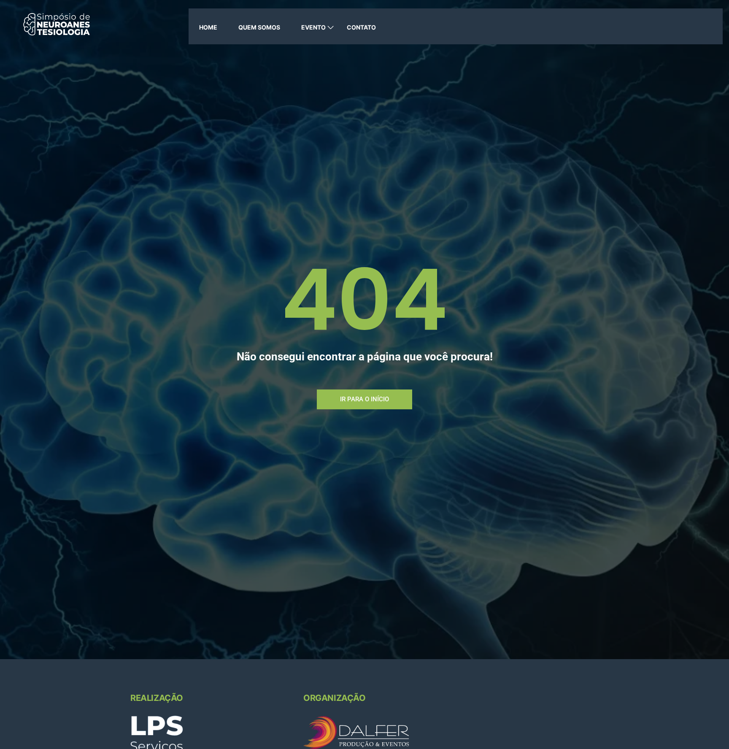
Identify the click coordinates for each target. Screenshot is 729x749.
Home (208, 27)
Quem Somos (259, 27)
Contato (361, 27)
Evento (313, 27)
